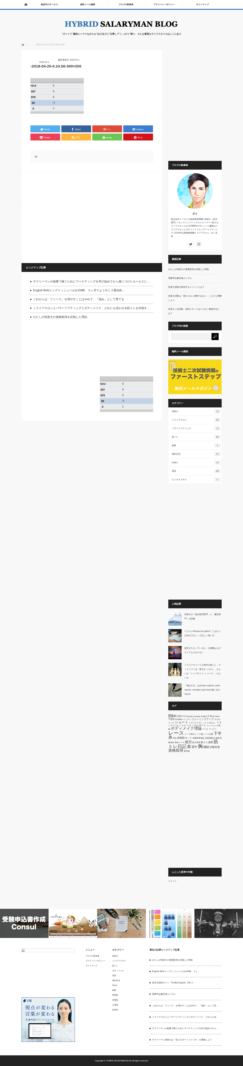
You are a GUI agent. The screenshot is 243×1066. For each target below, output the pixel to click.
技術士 (195, 411)
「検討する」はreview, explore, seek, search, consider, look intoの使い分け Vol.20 (203, 689)
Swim (217, 716)
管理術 (115, 1000)
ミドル (205, 729)
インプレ (187, 719)
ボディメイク (118, 971)
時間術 (115, 995)
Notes (195, 462)
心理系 (115, 1005)
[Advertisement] (57, 231)
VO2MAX (179, 719)
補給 (206, 747)
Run (212, 716)
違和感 (187, 751)
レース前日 (189, 734)
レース (176, 733)
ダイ (195, 213)
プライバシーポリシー (164, 4)
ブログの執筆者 (125, 4)
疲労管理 (196, 742)
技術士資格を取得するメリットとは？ (186, 287)
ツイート (172, 881)
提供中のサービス (49, 4)
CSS (178, 716)
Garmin (189, 716)
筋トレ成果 (207, 742)
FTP (184, 716)
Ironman (196, 716)
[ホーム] (25, 4)
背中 (194, 747)
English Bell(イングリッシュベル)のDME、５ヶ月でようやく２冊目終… (79, 290)
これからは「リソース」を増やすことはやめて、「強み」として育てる (78, 299)
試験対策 (215, 747)
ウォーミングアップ (202, 719)
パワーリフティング (195, 428)
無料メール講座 (87, 4)
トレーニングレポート (193, 725)
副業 (195, 445)
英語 (195, 471)
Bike (172, 715)
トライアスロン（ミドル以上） (202, 723)
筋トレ (195, 437)
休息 (175, 738)
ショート (181, 722)
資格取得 (175, 750)
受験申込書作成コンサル (180, 278)
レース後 (199, 734)
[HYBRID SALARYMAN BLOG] (121, 28)
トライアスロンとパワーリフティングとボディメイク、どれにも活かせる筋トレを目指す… (91, 308)
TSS (171, 719)
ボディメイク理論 (186, 728)
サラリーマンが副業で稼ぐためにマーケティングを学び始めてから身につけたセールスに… (91, 281)
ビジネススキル (195, 479)
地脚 (217, 738)
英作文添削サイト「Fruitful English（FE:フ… (173, 982)
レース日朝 (208, 734)
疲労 (188, 742)
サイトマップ (202, 4)
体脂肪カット (184, 737)
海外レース (179, 742)
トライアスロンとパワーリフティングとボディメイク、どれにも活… (185, 1017)
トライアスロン (195, 420)
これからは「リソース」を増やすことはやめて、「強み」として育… (185, 1005)
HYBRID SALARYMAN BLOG (119, 1061)
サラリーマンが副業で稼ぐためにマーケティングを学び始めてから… (185, 1028)
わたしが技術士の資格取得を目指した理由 (60, 316)
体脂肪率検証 (198, 738)
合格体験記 (210, 738)
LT (207, 716)
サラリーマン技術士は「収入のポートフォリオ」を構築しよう (182, 1039)
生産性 (115, 1010)
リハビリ (212, 729)
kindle (203, 716)
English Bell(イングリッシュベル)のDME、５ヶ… (176, 971)
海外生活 (195, 454)
